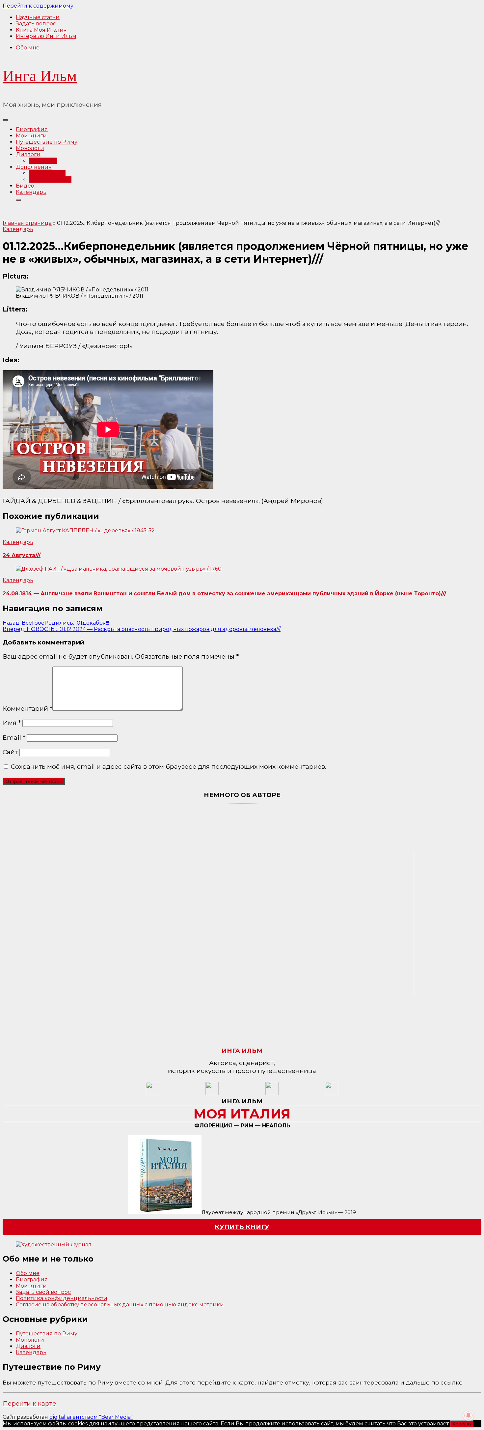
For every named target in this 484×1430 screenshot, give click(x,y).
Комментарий (27, 708)
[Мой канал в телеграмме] (272, 1093)
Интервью (43, 161)
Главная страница (27, 223)
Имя (12, 723)
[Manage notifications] (468, 1415)
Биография (32, 129)
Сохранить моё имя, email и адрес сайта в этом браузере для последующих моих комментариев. (168, 766)
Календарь (31, 192)
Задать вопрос (36, 23)
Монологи (30, 148)
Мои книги (31, 136)
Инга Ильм (40, 75)
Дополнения (34, 167)
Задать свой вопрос (43, 1292)
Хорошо (461, 1423)
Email (14, 737)
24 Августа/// (21, 555)
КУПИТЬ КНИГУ (242, 1227)
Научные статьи (38, 17)
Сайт (10, 752)
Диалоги (28, 154)
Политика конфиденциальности (61, 1298)
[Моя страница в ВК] (331, 1093)
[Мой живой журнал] (152, 1093)
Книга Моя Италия (41, 30)
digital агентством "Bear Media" (91, 1417)
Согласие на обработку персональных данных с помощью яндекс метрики (120, 1304)
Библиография (50, 179)
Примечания (47, 173)
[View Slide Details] (54, 1244)
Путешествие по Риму (46, 142)
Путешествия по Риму (46, 1333)
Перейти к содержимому (38, 6)
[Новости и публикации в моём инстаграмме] (212, 1093)
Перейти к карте (29, 1403)
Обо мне (28, 48)
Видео (25, 186)
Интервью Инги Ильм (46, 36)
